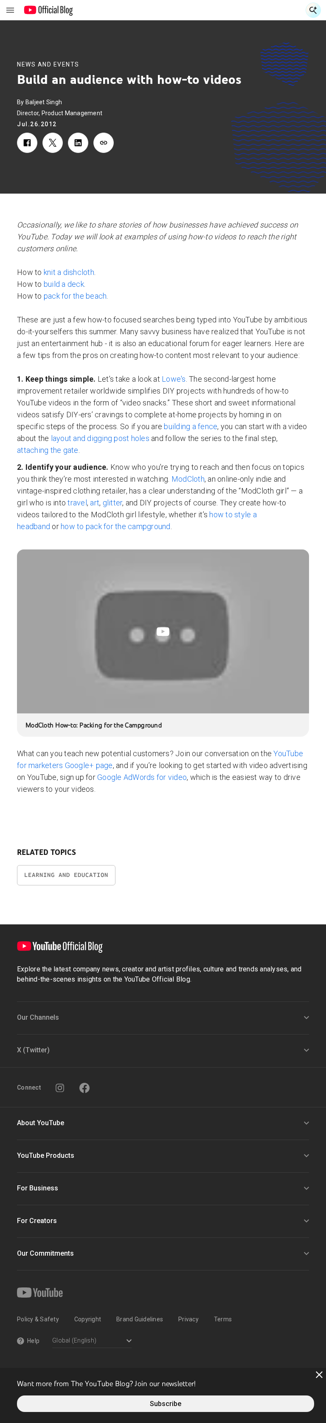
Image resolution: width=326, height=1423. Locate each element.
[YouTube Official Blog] (48, 10)
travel (77, 502)
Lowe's (174, 378)
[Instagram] (60, 1088)
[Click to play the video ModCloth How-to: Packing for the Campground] (163, 631)
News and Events (48, 64)
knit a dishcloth (69, 272)
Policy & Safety (38, 1319)
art (94, 502)
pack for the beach (75, 295)
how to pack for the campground (116, 526)
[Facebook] (84, 1088)
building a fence (190, 426)
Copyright (87, 1319)
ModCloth (188, 478)
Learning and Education (66, 875)
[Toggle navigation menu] (10, 10)
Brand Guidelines (139, 1319)
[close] (319, 1374)
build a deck (64, 284)
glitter (113, 502)
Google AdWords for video (142, 777)
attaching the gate (48, 450)
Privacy (188, 1319)
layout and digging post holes (100, 438)
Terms (223, 1319)
